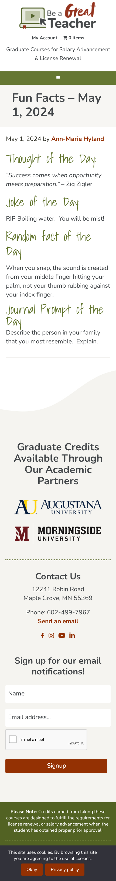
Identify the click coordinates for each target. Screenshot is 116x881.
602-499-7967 (68, 613)
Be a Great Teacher (58, 15)
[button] (58, 78)
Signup (56, 766)
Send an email (58, 622)
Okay (31, 870)
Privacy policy (65, 870)
